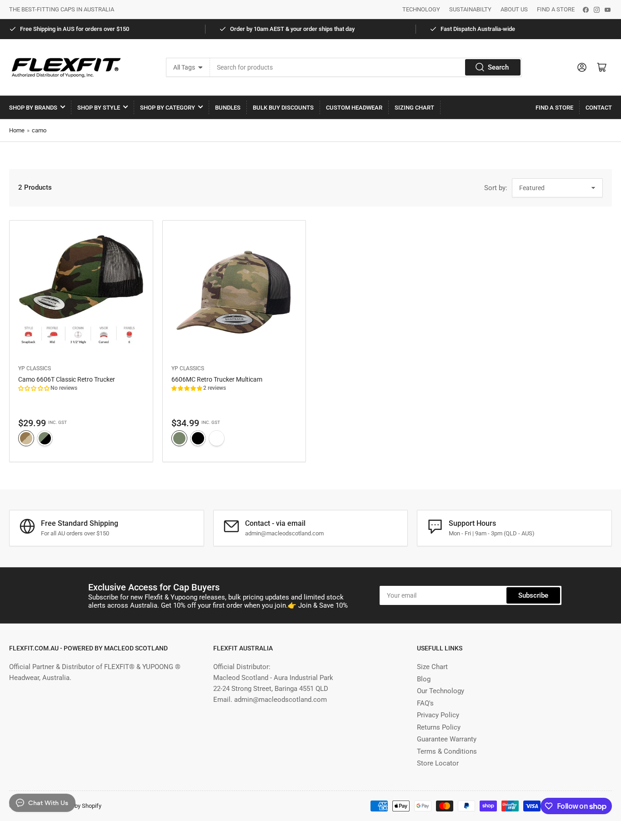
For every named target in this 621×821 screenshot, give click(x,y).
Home (17, 130)
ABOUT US (514, 9)
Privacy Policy (438, 715)
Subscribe (533, 595)
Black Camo (198, 438)
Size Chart (432, 667)
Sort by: (495, 188)
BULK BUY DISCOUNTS (283, 107)
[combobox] (366, 67)
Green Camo (179, 438)
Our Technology (440, 691)
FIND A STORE (556, 9)
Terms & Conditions (447, 751)
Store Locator (438, 763)
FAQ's (425, 703)
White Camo (217, 438)
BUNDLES (227, 107)
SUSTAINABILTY (470, 9)
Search (498, 67)
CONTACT (599, 107)
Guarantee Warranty (446, 739)
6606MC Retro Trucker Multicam (216, 379)
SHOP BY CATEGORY (167, 107)
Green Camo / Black (45, 438)
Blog (424, 679)
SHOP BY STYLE (98, 107)
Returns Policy (439, 727)
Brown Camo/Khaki (26, 438)
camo (39, 130)
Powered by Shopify (75, 805)
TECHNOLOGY (421, 9)
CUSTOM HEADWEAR (354, 107)
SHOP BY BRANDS (33, 107)
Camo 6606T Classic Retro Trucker (66, 379)
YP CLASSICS (34, 368)
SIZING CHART (414, 107)
